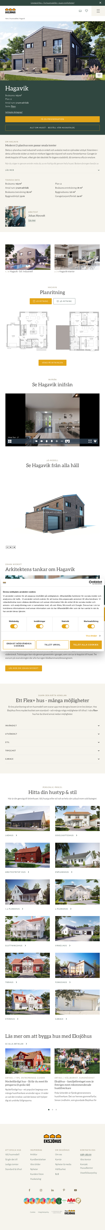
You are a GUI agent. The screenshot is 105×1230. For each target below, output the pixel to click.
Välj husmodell (12, 1154)
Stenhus (10, 1019)
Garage (59, 1019)
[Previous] (9, 259)
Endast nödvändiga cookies (19, 644)
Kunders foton (37, 1174)
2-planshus (62, 909)
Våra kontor (85, 1159)
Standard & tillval (13, 1169)
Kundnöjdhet (87, 1078)
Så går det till (11, 1159)
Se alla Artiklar (14, 1044)
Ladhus (9, 835)
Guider (41, 1078)
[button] (100, 3)
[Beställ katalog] (81, 10)
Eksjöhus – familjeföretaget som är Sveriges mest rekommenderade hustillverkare (74, 1085)
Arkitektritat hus (15, 872)
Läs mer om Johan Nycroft (24, 668)
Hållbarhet (71, 1078)
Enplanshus (62, 872)
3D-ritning (66, 301)
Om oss (58, 1154)
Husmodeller (14, 18)
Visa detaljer (91, 636)
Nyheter (34, 1169)
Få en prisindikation (52, 119)
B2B (57, 1174)
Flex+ (13, 106)
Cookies (32, 1212)
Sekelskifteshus (64, 835)
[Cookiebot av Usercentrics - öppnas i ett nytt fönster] (91, 582)
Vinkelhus (61, 946)
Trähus (9, 982)
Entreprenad (28, 1078)
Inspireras (36, 1150)
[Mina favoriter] (87, 10)
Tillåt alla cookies (85, 645)
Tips (17, 1078)
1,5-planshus (12, 909)
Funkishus (61, 982)
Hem (7, 18)
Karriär (58, 1159)
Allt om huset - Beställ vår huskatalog (52, 128)
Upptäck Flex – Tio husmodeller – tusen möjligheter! (52, 3)
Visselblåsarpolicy (88, 1173)
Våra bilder (35, 1164)
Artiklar (33, 1154)
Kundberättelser (38, 1159)
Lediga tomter (11, 1164)
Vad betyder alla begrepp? (14, 112)
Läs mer (32, 220)
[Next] (96, 259)
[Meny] (98, 11)
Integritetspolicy (43, 1212)
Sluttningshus (14, 946)
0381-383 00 (85, 1154)
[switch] (39, 626)
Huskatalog (35, 1179)
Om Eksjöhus (62, 1150)
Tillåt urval (52, 645)
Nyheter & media (63, 1164)
